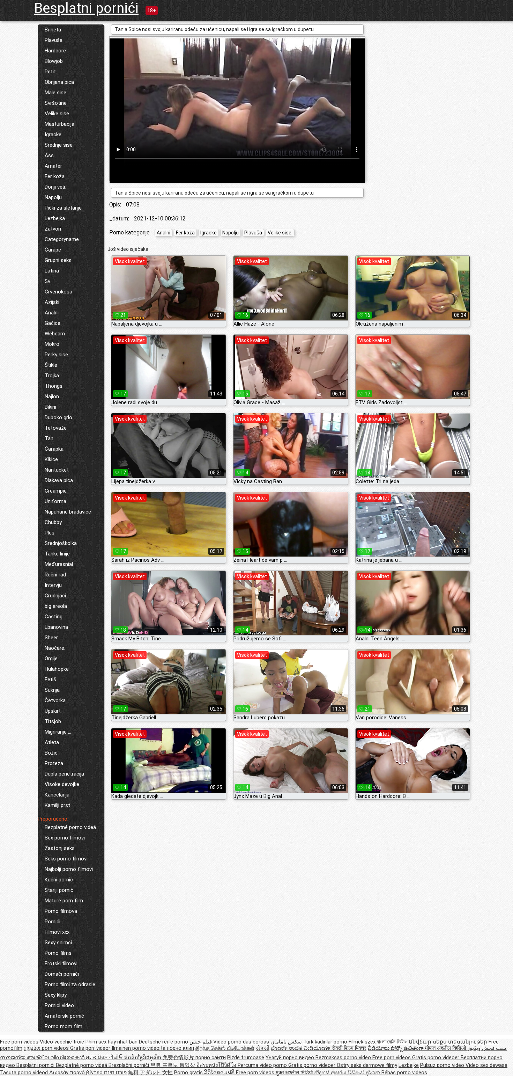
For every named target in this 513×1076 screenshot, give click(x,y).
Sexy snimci (58, 942)
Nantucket (57, 470)
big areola (56, 606)
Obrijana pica (59, 82)
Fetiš (50, 679)
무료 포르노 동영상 (173, 1065)
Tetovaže (56, 428)
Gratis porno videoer (436, 1057)
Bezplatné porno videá (70, 827)
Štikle (51, 365)
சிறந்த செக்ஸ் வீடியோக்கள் (224, 1048)
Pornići (52, 921)
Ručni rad (55, 575)
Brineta (53, 30)
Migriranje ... (58, 732)
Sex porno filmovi (65, 838)
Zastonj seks (60, 848)
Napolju (53, 197)
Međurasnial (59, 564)
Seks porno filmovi (66, 859)
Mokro (52, 344)
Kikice (51, 459)
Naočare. (55, 648)
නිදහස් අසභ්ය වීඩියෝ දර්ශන (347, 1072)
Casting (53, 616)
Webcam (55, 333)
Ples (49, 533)
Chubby (53, 522)
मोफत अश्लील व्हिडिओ (446, 1048)
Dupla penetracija (64, 774)
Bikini (50, 407)
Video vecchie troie (62, 1042)
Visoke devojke (62, 784)
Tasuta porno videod (24, 1072)
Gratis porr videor (91, 1048)
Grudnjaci (55, 595)
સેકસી (262, 1048)
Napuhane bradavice (68, 512)
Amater (53, 166)
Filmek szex (362, 1042)
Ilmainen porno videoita (139, 1048)
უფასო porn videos (47, 1048)
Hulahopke (57, 669)
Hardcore (55, 51)
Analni (52, 313)
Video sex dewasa (486, 1065)
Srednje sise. (59, 145)
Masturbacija (59, 124)
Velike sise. (57, 113)
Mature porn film (64, 900)
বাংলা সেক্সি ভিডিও (392, 1042)
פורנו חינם (115, 1072)
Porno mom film (63, 1026)
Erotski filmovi (61, 963)
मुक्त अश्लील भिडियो (295, 1072)
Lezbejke (409, 1065)
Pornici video (59, 1005)
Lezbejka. (55, 218)
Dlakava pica (59, 480)
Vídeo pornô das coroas (241, 1042)
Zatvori (53, 229)
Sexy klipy (56, 995)
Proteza (54, 763)
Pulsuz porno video (443, 1065)
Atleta (52, 742)
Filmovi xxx (57, 932)
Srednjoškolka (61, 543)
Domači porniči (62, 974)
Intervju (53, 585)
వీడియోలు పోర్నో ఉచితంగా (396, 1048)
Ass (49, 155)
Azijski (52, 302)
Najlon (52, 396)
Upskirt (53, 711)
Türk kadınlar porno (325, 1042)
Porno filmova (61, 911)
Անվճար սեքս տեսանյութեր (449, 1042)
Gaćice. (53, 323)
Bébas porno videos (404, 1072)
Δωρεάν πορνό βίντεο (76, 1072)
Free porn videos (20, 1042)
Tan (49, 438)
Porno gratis (189, 1072)
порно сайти (210, 1057)
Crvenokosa (58, 292)
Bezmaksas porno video (343, 1057)
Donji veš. (55, 187)
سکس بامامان (286, 1042)
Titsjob (53, 721)
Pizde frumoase (245, 1057)
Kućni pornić (59, 880)
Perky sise (56, 354)
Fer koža (55, 176)
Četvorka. (56, 700)
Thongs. (54, 386)
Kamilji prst (57, 805)
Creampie (56, 491)
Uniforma (55, 501)
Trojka (52, 375)
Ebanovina (56, 627)
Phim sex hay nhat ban (111, 1042)
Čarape (53, 250)
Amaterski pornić (64, 1016)
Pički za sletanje (63, 208)
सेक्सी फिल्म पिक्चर (349, 1048)
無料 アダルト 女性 (150, 1072)
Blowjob (54, 61)
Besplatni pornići (86, 8)
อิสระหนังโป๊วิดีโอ (217, 1065)
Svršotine (56, 103)
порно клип (180, 1048)
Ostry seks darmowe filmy (367, 1065)
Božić (51, 753)
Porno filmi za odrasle (70, 984)
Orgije (51, 658)
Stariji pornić (59, 890)
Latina (52, 271)
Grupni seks (58, 260)
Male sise (55, 92)
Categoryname (62, 239)
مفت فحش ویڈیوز (487, 1048)
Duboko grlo (58, 417)
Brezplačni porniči (129, 1065)
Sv (47, 281)
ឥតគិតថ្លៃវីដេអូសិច (143, 1057)
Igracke (53, 134)
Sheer (51, 637)
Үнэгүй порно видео (290, 1057)
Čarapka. (55, 449)
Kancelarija (57, 795)
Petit (50, 71)
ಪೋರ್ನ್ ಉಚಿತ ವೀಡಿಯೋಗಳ (301, 1048)
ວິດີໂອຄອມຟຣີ (220, 1072)
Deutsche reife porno (163, 1042)
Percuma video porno (263, 1065)
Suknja (52, 690)
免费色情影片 (179, 1057)
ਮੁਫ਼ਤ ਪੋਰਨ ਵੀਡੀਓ (105, 1057)
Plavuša (53, 40)
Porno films (58, 953)
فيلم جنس (200, 1042)
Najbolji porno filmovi (69, 869)
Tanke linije (57, 554)
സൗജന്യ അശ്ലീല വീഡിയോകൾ (43, 1057)
